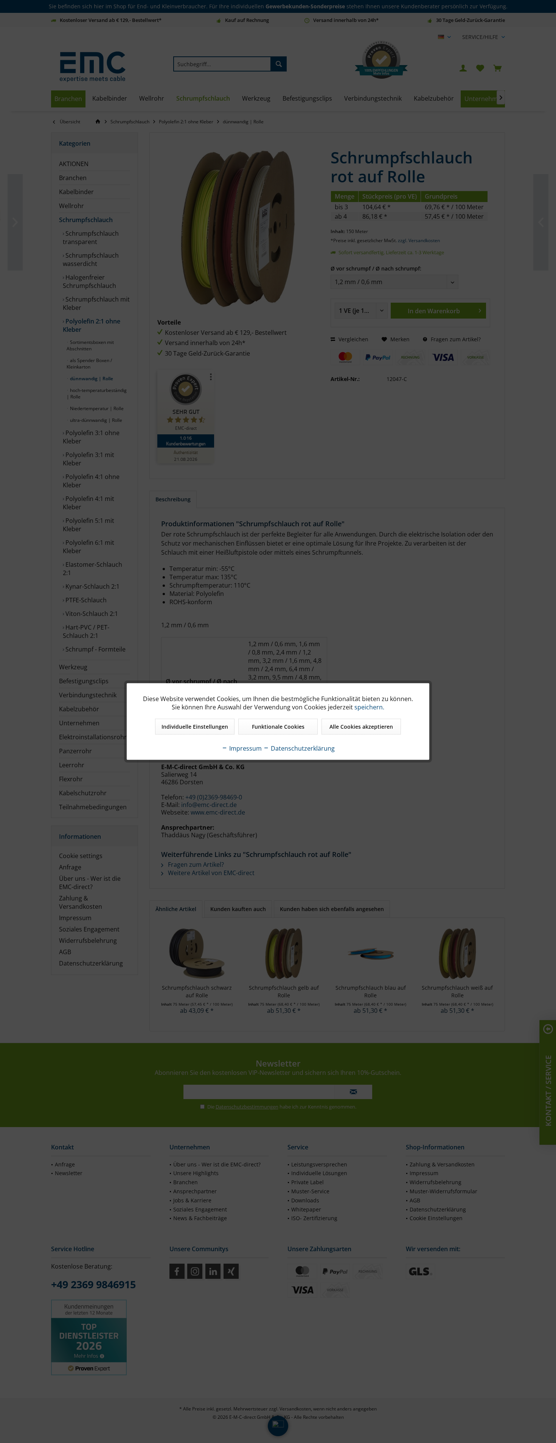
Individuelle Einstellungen (195, 726)
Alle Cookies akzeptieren (361, 726)
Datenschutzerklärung (302, 748)
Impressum (245, 748)
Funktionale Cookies (278, 726)
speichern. (369, 707)
